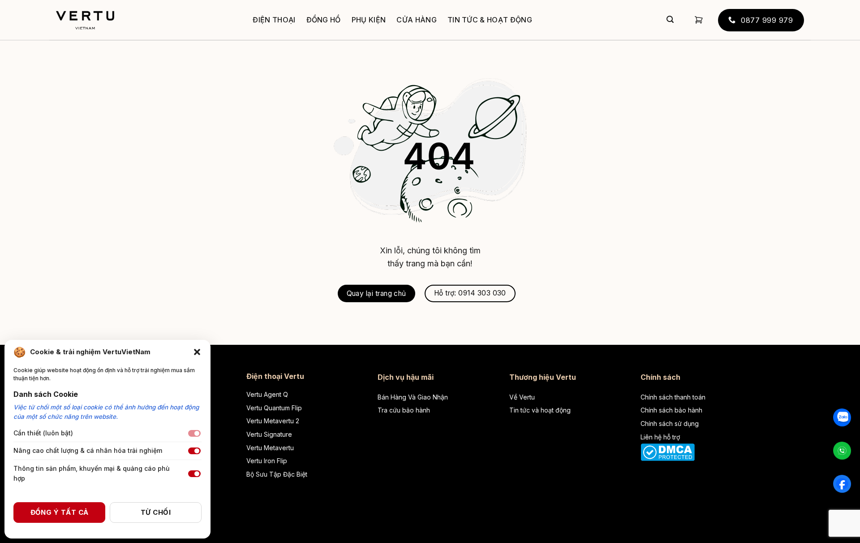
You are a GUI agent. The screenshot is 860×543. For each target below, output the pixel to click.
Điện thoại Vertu (275, 376)
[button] (197, 352)
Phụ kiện (369, 19)
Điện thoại (274, 19)
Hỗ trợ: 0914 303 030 (470, 293)
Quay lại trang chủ (376, 293)
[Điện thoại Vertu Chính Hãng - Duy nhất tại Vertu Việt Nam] (85, 20)
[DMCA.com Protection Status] (668, 451)
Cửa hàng (416, 19)
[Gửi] (670, 20)
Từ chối (156, 512)
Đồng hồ (323, 19)
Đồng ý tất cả (59, 512)
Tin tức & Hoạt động (489, 19)
